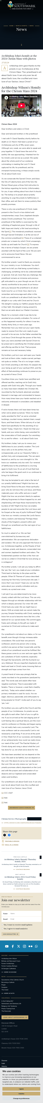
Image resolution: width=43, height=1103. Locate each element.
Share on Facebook (9, 835)
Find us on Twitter (18, 946)
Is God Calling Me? (7, 1001)
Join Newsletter (9, 934)
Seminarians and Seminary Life (11, 1004)
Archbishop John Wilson (9, 959)
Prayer (4, 985)
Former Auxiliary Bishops (9, 966)
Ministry (4, 1066)
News (32, 26)
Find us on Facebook (12, 946)
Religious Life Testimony (9, 1006)
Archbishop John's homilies (20, 807)
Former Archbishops (8, 963)
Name (5, 914)
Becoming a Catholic (8, 982)
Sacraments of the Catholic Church (13, 980)
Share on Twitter (4, 835)
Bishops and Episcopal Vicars (11, 961)
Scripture (4, 987)
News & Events (21, 26)
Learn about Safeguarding (13, 1017)
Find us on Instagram (24, 946)
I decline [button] (21, 1093)
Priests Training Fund (8, 1009)
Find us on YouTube (6, 946)
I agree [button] (21, 1089)
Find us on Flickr (30, 946)
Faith (3, 1063)
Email (5, 919)
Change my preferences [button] (21, 1098)
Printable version (12, 841)
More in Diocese (10, 972)
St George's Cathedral (9, 969)
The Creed (5, 990)
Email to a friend (11, 845)
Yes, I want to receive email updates (18, 925)
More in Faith (9, 993)
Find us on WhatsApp (36, 946)
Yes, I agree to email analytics (16, 929)
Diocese (4, 1060)
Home (11, 26)
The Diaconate (6, 1011)
